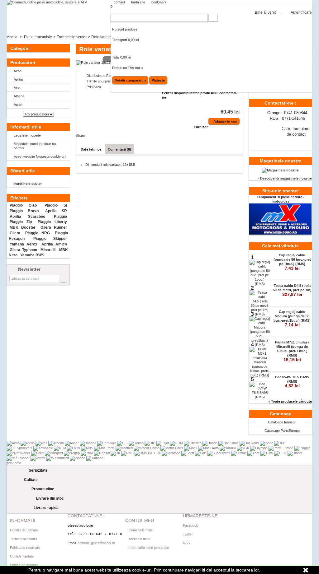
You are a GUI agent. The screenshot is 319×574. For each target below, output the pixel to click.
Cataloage (280, 413)
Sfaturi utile (22, 170)
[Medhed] (125, 448)
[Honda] (210, 443)
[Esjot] (163, 443)
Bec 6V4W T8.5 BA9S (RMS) (292, 381)
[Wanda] (78, 458)
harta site (138, 2)
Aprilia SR (56, 211)
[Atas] (42, 443)
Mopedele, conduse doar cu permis (35, 146)
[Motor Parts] (172, 448)
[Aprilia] (28, 443)
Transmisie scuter (72, 37)
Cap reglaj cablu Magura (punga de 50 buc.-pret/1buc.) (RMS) (292, 318)
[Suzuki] (239, 453)
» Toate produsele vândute (290, 401)
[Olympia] (259, 448)
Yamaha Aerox (23, 244)
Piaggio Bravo (24, 211)
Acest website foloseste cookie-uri (39, 156)
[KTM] (60, 448)
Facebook (190, 525)
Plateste (158, 80)
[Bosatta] (88, 443)
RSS (186, 543)
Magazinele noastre (280, 160)
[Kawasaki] (43, 448)
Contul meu (139, 520)
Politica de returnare (25, 547)
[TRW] (267, 453)
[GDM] (177, 443)
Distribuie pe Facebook (104, 75)
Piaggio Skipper (50, 238)
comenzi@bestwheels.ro (96, 543)
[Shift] (201, 453)
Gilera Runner (53, 227)
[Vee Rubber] (19, 458)
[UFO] (281, 453)
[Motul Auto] (209, 448)
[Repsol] (102, 453)
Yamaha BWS (32, 255)
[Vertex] (38, 458)
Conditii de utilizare (24, 530)
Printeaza (94, 87)
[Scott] (188, 453)
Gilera (15, 233)
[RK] (116, 453)
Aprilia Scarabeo (27, 216)
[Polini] (38, 453)
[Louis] (74, 448)
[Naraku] (228, 448)
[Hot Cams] (229, 443)
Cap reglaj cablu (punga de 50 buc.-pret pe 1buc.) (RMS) (292, 262)
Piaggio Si (56, 205)
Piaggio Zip (21, 222)
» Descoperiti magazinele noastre (284, 178)
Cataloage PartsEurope (282, 430)
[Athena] (56, 443)
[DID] (150, 443)
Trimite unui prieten (101, 81)
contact (119, 2)
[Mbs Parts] (105, 448)
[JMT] (280, 443)
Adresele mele (139, 539)
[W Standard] (58, 458)
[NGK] (243, 448)
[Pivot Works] (19, 453)
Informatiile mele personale (149, 547)
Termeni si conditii (23, 539)
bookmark (159, 2)
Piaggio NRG (37, 233)
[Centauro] (107, 443)
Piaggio (60, 216)
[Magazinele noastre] (280, 170)
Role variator (102, 37)
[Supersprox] (219, 453)
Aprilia (18, 79)
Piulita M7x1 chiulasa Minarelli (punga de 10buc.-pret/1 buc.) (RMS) (292, 351)
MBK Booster (23, 227)
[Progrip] (72, 453)
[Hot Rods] (250, 443)
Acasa (12, 37)
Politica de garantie (24, 565)
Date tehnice (91, 149)
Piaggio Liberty (52, 222)
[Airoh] (14, 443)
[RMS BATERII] (148, 453)
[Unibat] (295, 453)
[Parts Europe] (281, 448)
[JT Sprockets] (20, 448)
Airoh (17, 71)
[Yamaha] (94, 458)
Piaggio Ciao (23, 205)
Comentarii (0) (119, 149)
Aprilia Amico (54, 244)
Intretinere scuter (28, 183)
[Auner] (72, 443)
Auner (18, 104)
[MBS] (87, 448)
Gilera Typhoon (23, 250)
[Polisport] (54, 453)
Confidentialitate (22, 556)
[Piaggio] (302, 448)
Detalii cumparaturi (130, 80)
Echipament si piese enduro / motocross (280, 199)
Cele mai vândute (280, 245)
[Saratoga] (171, 453)
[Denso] (137, 443)
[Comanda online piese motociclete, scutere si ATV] (47, 2)
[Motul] (191, 448)
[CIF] (123, 443)
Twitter (188, 534)
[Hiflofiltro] (193, 443)
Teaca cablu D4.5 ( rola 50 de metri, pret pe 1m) (292, 290)
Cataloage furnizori (282, 422)
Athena (19, 96)
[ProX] (87, 453)
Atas (17, 88)
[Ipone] (267, 443)
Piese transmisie (38, 37)
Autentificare (301, 12)
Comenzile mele (141, 530)
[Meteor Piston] (147, 448)
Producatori (22, 62)
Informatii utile (25, 126)
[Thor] (253, 453)
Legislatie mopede (27, 135)
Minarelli (47, 250)
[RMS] (128, 453)
